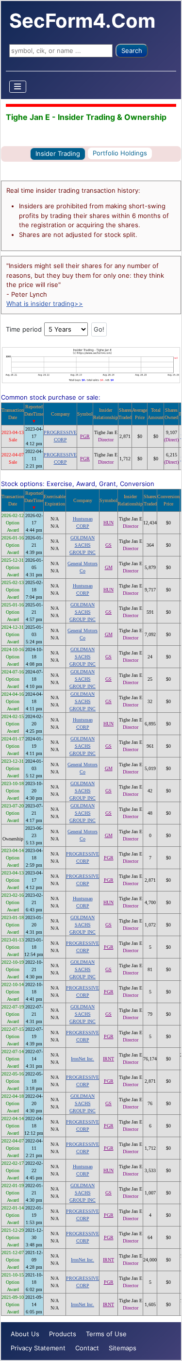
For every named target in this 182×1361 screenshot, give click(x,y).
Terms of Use (106, 1334)
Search (131, 50)
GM (109, 567)
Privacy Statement (38, 1348)
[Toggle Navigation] (18, 87)
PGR (85, 436)
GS (108, 545)
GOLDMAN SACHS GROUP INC (82, 545)
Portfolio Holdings (120, 153)
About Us (25, 1334)
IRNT (108, 1058)
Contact (87, 1348)
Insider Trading (57, 153)
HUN (108, 522)
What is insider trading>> (44, 303)
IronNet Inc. (82, 1058)
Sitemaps (122, 1348)
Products (62, 1334)
